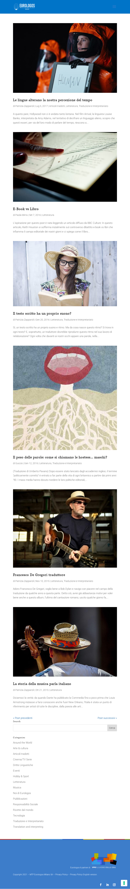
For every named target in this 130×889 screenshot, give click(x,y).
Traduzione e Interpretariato (93, 106)
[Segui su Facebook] (100, 884)
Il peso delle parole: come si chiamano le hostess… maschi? (60, 457)
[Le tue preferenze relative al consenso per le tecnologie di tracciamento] (124, 883)
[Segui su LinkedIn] (107, 884)
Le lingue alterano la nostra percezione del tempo (52, 100)
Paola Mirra (21, 215)
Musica (17, 787)
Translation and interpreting (28, 826)
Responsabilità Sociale (25, 804)
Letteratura (72, 106)
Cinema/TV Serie (22, 759)
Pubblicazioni (20, 798)
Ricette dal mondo (23, 810)
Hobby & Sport (21, 776)
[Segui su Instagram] (114, 884)
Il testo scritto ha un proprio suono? (42, 313)
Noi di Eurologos (22, 793)
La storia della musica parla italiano (42, 684)
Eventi (16, 770)
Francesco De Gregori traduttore (39, 575)
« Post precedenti (22, 718)
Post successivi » (107, 718)
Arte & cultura (20, 748)
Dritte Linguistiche (23, 765)
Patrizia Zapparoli (24, 106)
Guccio (19, 463)
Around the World (22, 742)
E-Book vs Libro (26, 209)
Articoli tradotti (57, 106)
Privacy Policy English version (83, 874)
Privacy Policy (61, 874)
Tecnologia (19, 815)
